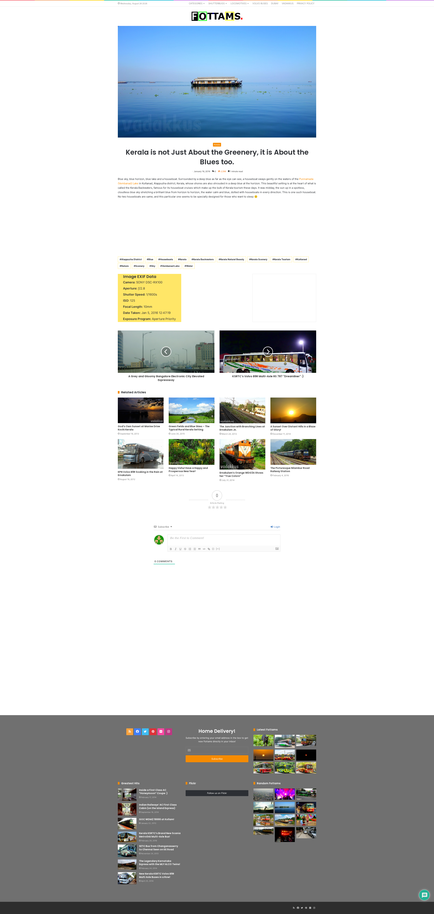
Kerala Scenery (259, 259)
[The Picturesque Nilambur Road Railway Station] (293, 452)
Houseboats (166, 259)
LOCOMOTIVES (238, 3)
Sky (153, 266)
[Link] (208, 549)
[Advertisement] (217, 227)
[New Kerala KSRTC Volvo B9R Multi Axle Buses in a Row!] (127, 878)
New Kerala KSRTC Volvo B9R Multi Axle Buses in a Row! (156, 875)
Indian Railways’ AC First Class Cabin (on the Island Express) (158, 806)
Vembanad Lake (171, 266)
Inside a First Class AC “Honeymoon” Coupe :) (153, 791)
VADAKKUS (287, 3)
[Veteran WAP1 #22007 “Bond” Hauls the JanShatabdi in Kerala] (285, 820)
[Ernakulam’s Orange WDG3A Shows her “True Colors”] (242, 454)
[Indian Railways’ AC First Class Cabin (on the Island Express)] (127, 809)
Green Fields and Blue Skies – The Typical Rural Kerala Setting (189, 428)
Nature (125, 266)
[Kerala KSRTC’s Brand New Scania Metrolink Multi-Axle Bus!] (127, 837)
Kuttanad (302, 259)
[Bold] (171, 549)
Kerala (217, 144)
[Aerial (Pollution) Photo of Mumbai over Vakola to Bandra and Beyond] (263, 794)
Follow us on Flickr (217, 793)
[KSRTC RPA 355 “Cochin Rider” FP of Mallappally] (263, 820)
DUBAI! (274, 3)
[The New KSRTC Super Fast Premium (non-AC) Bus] (285, 755)
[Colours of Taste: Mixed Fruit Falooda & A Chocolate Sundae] (306, 820)
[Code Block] (204, 549)
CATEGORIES (195, 3)
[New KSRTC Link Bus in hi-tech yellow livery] (285, 767)
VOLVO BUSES (260, 3)
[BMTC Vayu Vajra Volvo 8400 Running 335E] (306, 793)
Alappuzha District (131, 259)
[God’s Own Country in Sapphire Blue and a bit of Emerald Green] (285, 807)
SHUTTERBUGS (216, 3)
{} (213, 548)
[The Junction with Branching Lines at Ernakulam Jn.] (242, 410)
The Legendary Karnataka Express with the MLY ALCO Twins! (159, 862)
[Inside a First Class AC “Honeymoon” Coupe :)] (127, 794)
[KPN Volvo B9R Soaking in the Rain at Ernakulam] (141, 454)
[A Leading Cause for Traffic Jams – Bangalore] (306, 832)
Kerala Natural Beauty (232, 259)
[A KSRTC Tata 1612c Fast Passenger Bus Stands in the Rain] (306, 807)
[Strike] (185, 549)
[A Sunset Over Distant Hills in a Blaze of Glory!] (293, 410)
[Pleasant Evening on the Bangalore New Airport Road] (263, 807)
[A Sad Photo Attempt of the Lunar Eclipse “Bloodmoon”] (306, 755)
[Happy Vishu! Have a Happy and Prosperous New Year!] (191, 452)
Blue (150, 259)
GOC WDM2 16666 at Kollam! (156, 819)
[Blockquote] (199, 549)
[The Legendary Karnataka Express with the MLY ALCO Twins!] (127, 864)
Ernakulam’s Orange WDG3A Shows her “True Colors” (241, 474)
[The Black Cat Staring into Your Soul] (263, 740)
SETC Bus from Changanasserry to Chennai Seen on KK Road (158, 847)
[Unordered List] (194, 549)
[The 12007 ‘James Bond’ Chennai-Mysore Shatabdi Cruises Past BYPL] (263, 831)
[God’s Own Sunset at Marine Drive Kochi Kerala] (141, 410)
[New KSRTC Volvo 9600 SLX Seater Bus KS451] (285, 741)
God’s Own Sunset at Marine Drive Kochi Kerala (139, 428)
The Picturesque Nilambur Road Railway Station (290, 469)
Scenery (139, 266)
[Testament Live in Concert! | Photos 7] (285, 794)
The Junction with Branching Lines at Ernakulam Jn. (242, 428)
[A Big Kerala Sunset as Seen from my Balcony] (263, 755)
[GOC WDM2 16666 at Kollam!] (127, 823)
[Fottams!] (217, 16)
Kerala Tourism (282, 259)
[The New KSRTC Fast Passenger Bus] (306, 767)
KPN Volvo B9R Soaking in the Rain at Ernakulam (140, 473)
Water (189, 266)
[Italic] (175, 549)
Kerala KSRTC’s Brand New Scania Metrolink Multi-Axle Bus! (160, 835)
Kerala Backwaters (203, 259)
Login (276, 526)
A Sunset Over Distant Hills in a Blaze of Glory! (292, 428)
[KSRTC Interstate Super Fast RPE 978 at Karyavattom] (306, 740)
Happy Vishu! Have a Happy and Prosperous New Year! (188, 469)
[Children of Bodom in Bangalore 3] (285, 834)
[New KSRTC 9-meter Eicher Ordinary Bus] (263, 767)
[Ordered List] (190, 549)
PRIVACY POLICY (305, 3)
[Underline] (180, 549)
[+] (218, 548)
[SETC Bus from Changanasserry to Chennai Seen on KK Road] (127, 851)
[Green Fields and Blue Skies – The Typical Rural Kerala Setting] (191, 410)
